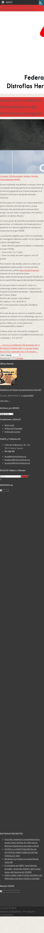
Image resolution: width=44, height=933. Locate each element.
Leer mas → (5, 401)
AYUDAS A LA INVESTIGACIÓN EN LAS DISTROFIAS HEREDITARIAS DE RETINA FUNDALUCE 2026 (21, 852)
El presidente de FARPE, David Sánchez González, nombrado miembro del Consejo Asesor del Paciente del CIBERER (23, 868)
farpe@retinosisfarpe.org (15, 456)
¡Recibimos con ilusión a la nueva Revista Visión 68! (20, 390)
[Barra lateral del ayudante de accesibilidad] (41, 2)
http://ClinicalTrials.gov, (29, 270)
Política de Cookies (12, 432)
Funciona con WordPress (10, 911)
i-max (29, 911)
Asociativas (17, 176)
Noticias (26, 176)
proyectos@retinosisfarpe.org (17, 463)
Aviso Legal (9, 425)
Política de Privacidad (13, 428)
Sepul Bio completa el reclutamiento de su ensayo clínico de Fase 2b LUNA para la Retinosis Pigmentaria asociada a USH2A (22, 842)
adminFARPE (15, 179)
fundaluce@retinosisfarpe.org (17, 460)
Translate (19, 358)
